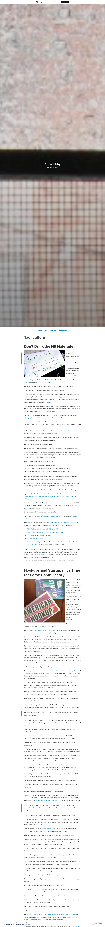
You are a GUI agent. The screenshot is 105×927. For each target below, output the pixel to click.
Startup (70, 671)
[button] (44, 363)
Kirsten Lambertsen (52, 914)
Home (40, 330)
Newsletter (53, 330)
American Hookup (29, 673)
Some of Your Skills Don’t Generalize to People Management (45, 532)
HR (43, 560)
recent (26, 382)
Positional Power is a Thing (35, 538)
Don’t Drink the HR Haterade (48, 346)
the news (47, 382)
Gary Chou (42, 914)
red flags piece (41, 554)
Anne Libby (53, 164)
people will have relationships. (59, 839)
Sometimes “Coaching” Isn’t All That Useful (40, 542)
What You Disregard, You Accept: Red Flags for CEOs (63, 522)
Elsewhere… (63, 330)
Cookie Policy (27, 924)
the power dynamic (47, 829)
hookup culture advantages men (58, 855)
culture (35, 560)
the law (54, 560)
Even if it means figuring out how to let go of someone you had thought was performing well (51, 490)
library (76, 671)
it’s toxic (63, 885)
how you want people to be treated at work (57, 889)
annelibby (28, 560)
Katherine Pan (63, 914)
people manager (33, 418)
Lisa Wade (53, 673)
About (46, 330)
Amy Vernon (72, 914)
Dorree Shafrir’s (56, 671)
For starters (49, 402)
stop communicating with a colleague (46, 800)
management (48, 560)
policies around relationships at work (63, 835)
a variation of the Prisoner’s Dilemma (44, 630)
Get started (64, 1)
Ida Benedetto (34, 914)
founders (40, 560)
